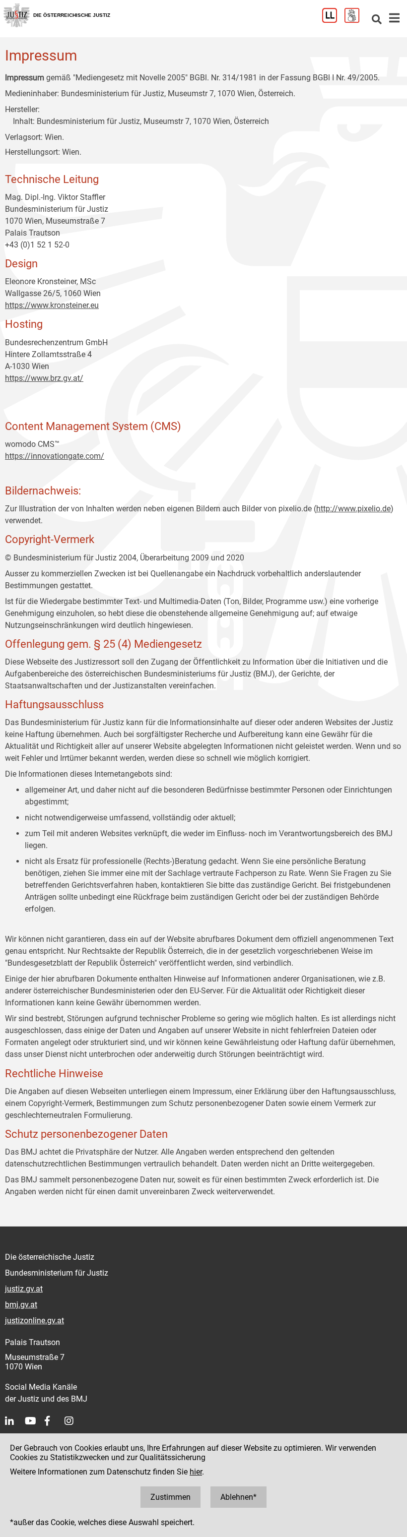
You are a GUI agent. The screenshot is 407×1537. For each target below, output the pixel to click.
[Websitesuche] (377, 20)
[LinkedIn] (15, 1421)
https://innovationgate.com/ (54, 456)
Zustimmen (170, 1497)
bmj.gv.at (21, 1304)
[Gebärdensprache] (355, 20)
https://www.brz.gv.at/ (44, 378)
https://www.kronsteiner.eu (52, 305)
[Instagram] (74, 1421)
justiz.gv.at (24, 1288)
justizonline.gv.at (34, 1320)
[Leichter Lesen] (333, 20)
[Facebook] (55, 1421)
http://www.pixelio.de (353, 508)
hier (196, 1471)
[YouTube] (35, 1421)
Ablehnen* (238, 1497)
